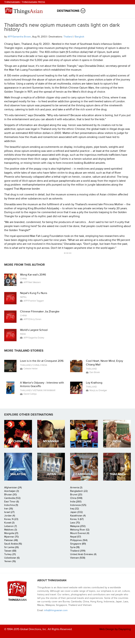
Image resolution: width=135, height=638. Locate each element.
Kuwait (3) (9, 522)
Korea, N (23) (11, 519)
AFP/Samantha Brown (19, 36)
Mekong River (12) (79, 529)
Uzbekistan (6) (12, 557)
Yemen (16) (10, 561)
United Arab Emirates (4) (83, 554)
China (23, 278)
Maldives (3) (10, 529)
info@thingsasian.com (56, 610)
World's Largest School (34, 330)
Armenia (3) (76, 487)
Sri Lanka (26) (11, 547)
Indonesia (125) (78, 505)
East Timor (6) (11, 501)
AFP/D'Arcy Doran (32, 319)
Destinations (68, 11)
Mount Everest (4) (79, 533)
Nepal (23, 297)
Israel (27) (9, 512)
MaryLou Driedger (98, 390)
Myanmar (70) (11, 536)
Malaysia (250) (77, 526)
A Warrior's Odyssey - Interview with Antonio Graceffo (42, 384)
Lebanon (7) (10, 526)
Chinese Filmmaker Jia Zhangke (39, 311)
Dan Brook (94, 372)
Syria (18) (74, 547)
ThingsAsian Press (33, 2)
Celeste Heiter (31, 368)
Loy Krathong (94, 382)
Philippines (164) (78, 540)
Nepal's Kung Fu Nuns (33, 293)
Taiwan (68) (10, 550)
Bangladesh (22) (79, 491)
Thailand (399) (77, 550)
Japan (51, 474)
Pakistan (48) (11, 540)
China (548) (76, 498)
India (23, 334)
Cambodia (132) (12, 498)
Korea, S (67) (76, 519)
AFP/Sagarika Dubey (34, 337)
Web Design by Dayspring (115, 629)
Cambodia (84, 474)
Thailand (68, 36)
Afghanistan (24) (13, 487)
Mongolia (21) (11, 533)
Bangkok (79, 36)
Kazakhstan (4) (78, 515)
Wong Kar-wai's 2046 (33, 274)
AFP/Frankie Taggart (34, 300)
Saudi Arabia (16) (13, 543)
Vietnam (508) (77, 557)
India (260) (75, 501)
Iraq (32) (74, 508)
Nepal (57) (75, 536)
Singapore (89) (78, 543)
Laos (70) (75, 522)
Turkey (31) (10, 554)
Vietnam (37, 390)
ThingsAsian (12, 2)
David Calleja (30, 394)
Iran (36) (8, 508)
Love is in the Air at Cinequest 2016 (41, 361)
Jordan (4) (9, 515)
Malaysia (18, 474)
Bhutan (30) (10, 494)
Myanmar (49, 390)
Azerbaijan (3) (11, 491)
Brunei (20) (76, 494)
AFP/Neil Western (32, 282)
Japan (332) (76, 512)
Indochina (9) (11, 505)
